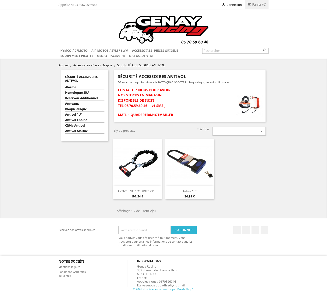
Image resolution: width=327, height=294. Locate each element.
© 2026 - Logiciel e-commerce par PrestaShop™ (163, 289)
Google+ (255, 230)
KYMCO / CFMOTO (74, 51)
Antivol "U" (74, 115)
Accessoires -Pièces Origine (155, 51)
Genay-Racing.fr (111, 56)
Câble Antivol (75, 126)
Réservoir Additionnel (81, 98)
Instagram (264, 230)
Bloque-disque (76, 109)
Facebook (237, 230)
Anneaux (72, 104)
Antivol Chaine (76, 120)
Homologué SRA (77, 93)
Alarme (70, 87)
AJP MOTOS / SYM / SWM (109, 51)
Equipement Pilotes (76, 56)
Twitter (246, 230)
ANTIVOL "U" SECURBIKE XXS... (137, 191)
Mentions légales (69, 267)
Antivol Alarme (76, 131)
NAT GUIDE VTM (141, 56)
